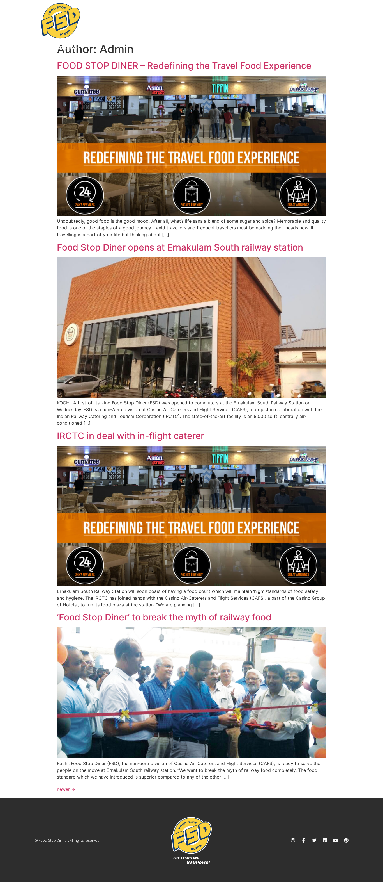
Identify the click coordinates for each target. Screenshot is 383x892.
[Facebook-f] (303, 840)
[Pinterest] (346, 840)
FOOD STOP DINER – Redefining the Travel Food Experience (184, 65)
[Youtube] (335, 840)
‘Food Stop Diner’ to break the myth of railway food (164, 617)
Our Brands (268, 22)
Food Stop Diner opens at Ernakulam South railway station (180, 247)
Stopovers (226, 22)
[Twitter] (314, 840)
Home (164, 22)
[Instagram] (293, 840)
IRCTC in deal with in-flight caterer (130, 435)
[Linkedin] (325, 840)
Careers (300, 22)
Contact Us (333, 22)
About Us (193, 22)
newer (66, 789)
